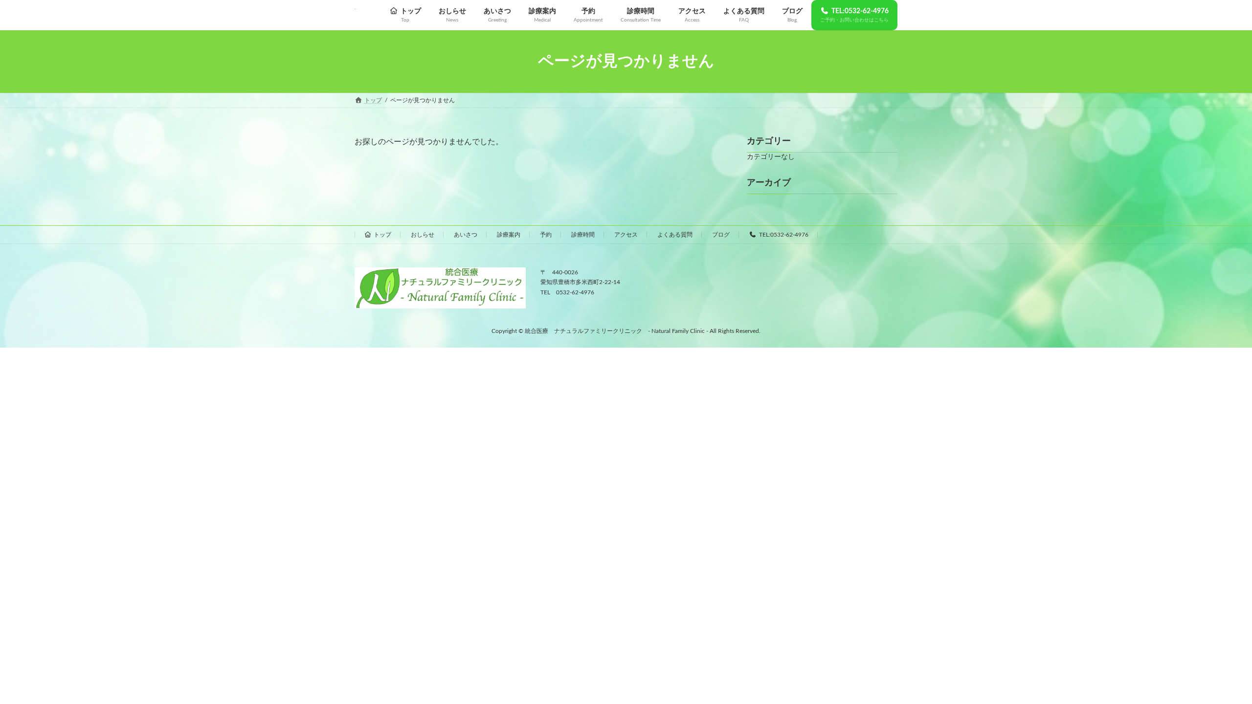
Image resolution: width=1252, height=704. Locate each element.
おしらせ (422, 235)
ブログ (721, 235)
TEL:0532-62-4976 (783, 235)
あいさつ (465, 235)
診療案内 (508, 235)
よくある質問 (675, 235)
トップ (382, 235)
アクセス (626, 235)
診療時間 (583, 235)
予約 (546, 235)
